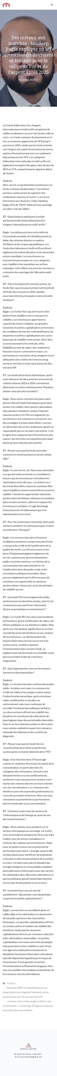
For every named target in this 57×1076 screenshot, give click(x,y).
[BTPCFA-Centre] (6, 4)
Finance (11, 983)
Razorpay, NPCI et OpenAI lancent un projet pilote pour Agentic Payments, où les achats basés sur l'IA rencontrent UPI (26, 992)
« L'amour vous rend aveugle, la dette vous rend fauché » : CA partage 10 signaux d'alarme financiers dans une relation (28, 1006)
